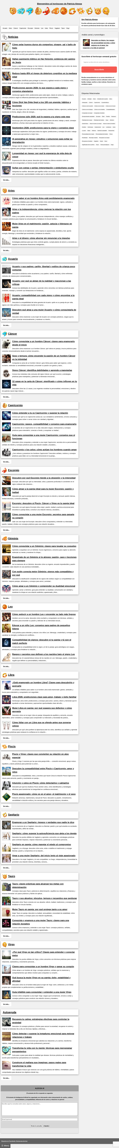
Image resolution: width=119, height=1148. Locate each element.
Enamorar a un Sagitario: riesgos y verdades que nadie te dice (43, 822)
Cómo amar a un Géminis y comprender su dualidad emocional (43, 586)
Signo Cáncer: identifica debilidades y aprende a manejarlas (42, 370)
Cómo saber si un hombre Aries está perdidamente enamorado (43, 198)
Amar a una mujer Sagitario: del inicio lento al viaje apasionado (43, 855)
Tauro (11, 876)
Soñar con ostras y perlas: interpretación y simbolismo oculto (43, 168)
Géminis (13, 538)
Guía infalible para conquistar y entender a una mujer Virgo (41, 992)
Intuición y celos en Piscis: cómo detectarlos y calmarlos (40, 783)
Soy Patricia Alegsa (89, 19)
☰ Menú (5, 1145)
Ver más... (6, 180)
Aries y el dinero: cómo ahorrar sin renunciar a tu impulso (41, 238)
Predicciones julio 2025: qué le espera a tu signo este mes (41, 116)
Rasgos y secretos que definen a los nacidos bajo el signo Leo (43, 654)
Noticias (13, 36)
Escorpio (13, 470)
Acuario (13, 258)
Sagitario (13, 814)
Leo (10, 606)
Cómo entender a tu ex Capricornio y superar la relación (40, 413)
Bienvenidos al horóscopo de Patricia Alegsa (59, 4)
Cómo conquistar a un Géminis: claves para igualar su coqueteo (44, 546)
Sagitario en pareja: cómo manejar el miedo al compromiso (41, 844)
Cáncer (12, 333)
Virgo (11, 944)
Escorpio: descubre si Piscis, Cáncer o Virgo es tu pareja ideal (43, 503)
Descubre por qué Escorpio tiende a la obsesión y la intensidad (44, 478)
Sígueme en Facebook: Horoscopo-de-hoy (14, 1141)
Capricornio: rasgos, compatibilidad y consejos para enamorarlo (44, 424)
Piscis (12, 746)
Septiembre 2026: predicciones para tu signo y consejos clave (43, 128)
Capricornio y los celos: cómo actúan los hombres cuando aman (44, 449)
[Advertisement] (14, 20)
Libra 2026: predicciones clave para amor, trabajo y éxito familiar (44, 697)
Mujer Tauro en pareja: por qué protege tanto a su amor (39, 909)
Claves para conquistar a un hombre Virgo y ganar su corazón (43, 966)
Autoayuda (9, 1012)
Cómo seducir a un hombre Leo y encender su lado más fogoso (44, 614)
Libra (11, 674)
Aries (11, 190)
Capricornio (15, 405)
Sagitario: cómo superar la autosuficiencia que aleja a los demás (44, 833)
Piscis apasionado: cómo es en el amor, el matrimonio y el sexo (44, 794)
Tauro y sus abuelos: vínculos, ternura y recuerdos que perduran (44, 898)
